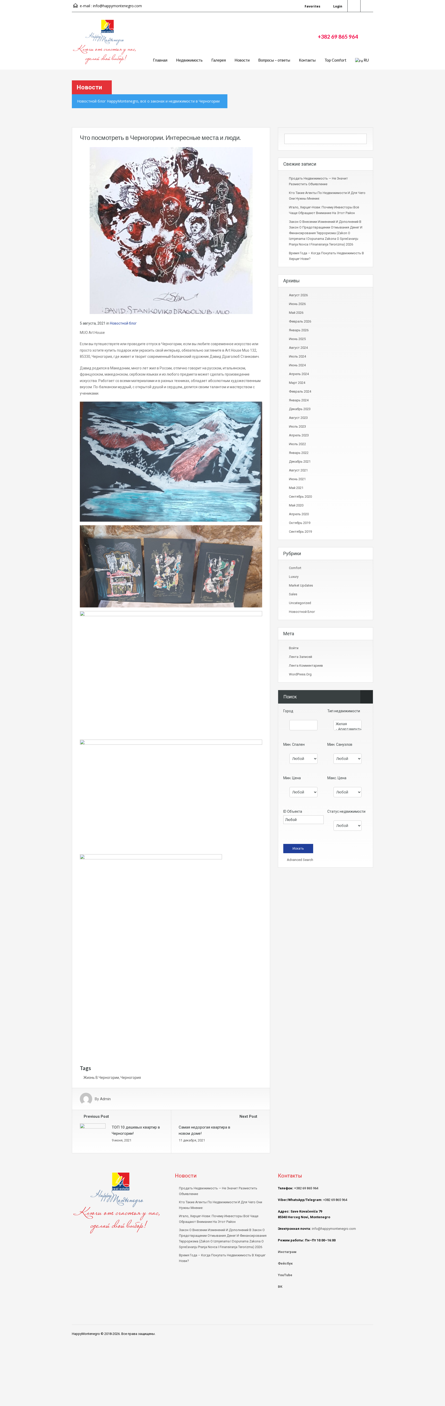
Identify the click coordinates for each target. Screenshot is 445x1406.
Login (337, 6)
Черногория (131, 1077)
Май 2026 (296, 313)
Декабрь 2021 (300, 461)
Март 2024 (297, 383)
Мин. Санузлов (339, 744)
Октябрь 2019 (299, 523)
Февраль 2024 (300, 391)
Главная (160, 60)
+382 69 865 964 (338, 36)
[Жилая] (347, 723)
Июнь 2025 (297, 339)
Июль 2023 (297, 426)
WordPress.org (300, 674)
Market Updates (301, 585)
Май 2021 (296, 488)
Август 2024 (298, 348)
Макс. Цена (336, 778)
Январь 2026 (299, 330)
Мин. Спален (294, 744)
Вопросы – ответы (274, 60)
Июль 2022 (297, 444)
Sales (293, 594)
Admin (105, 1099)
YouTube (285, 1275)
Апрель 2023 (299, 435)
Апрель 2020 (299, 514)
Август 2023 (298, 418)
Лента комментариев (306, 665)
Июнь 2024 (297, 365)
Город (288, 711)
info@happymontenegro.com (117, 5)
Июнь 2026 (297, 304)
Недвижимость (189, 60)
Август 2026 (298, 295)
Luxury (293, 577)
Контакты (307, 60)
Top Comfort (335, 60)
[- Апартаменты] (347, 729)
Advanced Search (299, 860)
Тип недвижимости (343, 711)
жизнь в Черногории (101, 1077)
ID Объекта (292, 811)
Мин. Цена (292, 778)
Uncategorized (300, 603)
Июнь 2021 (297, 479)
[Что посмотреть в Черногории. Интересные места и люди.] (171, 230)
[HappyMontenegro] (105, 45)
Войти (293, 648)
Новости (242, 60)
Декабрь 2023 (300, 409)
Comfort (295, 568)
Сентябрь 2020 (300, 496)
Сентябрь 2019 (300, 531)
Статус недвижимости (346, 811)
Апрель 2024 (299, 374)
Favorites (312, 6)
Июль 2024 (297, 356)
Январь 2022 (299, 453)
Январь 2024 (299, 400)
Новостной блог (123, 323)
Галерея (218, 60)
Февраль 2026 (300, 321)
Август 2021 (298, 470)
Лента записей (300, 657)
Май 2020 (296, 505)
